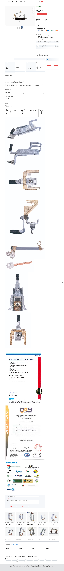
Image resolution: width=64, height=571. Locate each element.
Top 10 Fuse (13, 561)
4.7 (49, 60)
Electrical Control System (21, 547)
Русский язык (25, 566)
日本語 (40, 566)
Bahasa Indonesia (52, 566)
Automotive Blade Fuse (22, 556)
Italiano (28, 566)
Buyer (41, 3)
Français (22, 566)
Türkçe (46, 566)
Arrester (12, 556)
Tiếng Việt (49, 566)
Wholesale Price (33, 565)
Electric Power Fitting (7, 548)
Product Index (44, 565)
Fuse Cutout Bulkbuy (23, 561)
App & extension (49, 3)
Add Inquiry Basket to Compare (20, 30)
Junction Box (20, 548)
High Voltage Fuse (21, 5)
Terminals (6, 547)
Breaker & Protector (14, 5)
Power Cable (46, 547)
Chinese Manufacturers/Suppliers (23, 565)
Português (20, 566)
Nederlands (33, 566)
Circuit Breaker (16, 556)
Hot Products (14, 565)
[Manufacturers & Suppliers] (9, 1)
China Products (17, 565)
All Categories (7, 3)
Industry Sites (36, 565)
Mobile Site (48, 565)
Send (11, 506)
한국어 (38, 566)
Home (6, 5)
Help (45, 3)
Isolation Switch (47, 548)
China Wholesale (29, 565)
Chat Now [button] (53, 67)
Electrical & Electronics (9, 5)
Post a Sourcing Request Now (26, 506)
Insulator (33, 548)
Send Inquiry (52, 65)
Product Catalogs (16, 544)
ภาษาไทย (44, 566)
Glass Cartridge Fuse (34, 556)
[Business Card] (57, 62)
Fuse (17, 5)
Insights (51, 565)
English (14, 566)
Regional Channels (41, 565)
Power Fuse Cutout (8, 561)
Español (17, 566)
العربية (36, 566)
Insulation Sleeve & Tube (35, 547)
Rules (58, 3)
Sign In (37, 55)
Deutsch (30, 566)
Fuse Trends (17, 561)
